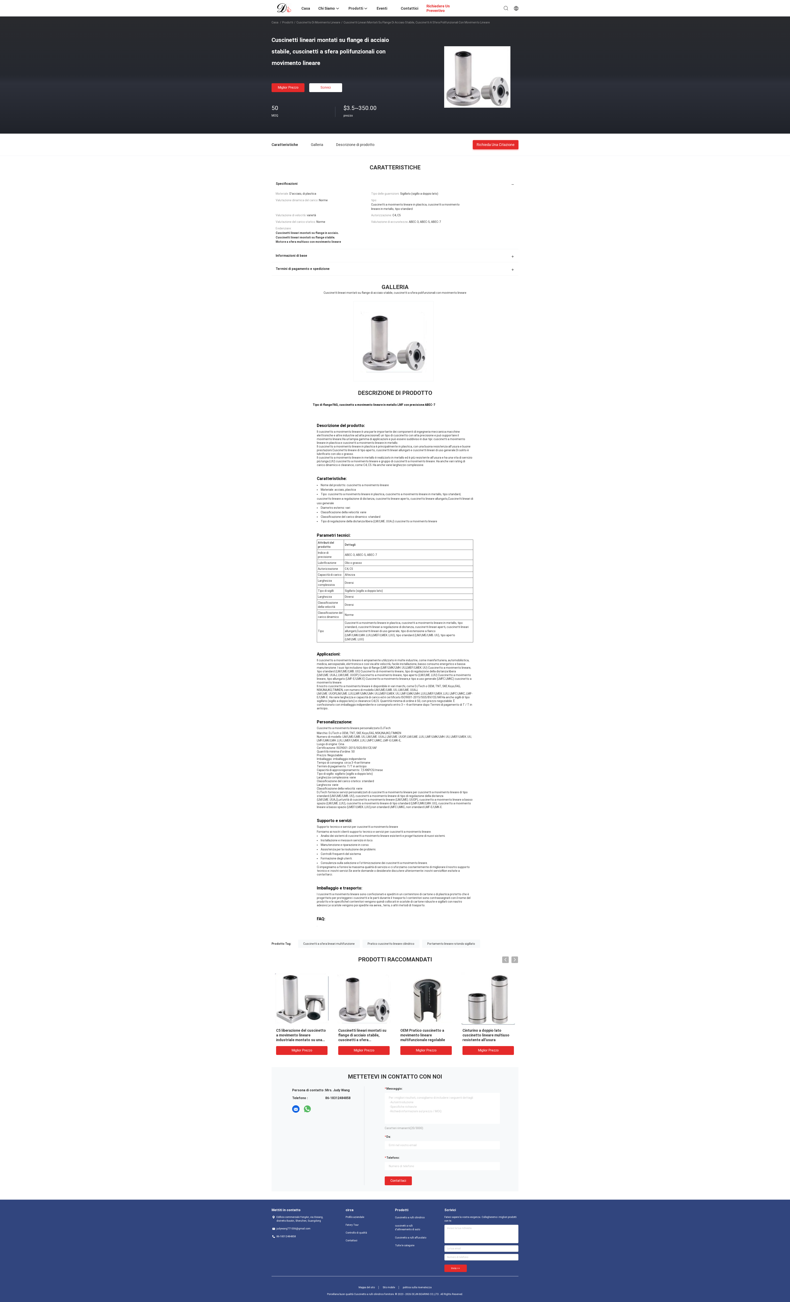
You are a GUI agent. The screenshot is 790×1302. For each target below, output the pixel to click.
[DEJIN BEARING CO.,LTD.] (284, 7)
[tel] (319, 1109)
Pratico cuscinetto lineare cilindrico (391, 943)
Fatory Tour (352, 1224)
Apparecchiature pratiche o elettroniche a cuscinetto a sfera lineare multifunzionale (487, 1035)
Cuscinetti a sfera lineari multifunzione (329, 943)
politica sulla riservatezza (417, 1287)
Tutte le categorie (404, 1245)
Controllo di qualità (356, 1232)
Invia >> (455, 1268)
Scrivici (326, 87)
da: (388, 1136)
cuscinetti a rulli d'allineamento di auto (407, 1227)
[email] (296, 1109)
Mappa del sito (367, 1287)
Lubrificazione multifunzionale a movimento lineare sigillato (301, 1035)
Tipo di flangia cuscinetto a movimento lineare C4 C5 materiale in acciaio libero (423, 1035)
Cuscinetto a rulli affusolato (410, 1237)
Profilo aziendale (355, 1217)
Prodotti (287, 22)
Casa (275, 22)
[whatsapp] (307, 1109)
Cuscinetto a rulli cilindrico (410, 1217)
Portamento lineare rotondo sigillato (451, 943)
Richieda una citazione (496, 144)
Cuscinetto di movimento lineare (318, 22)
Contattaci (398, 1181)
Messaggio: (394, 1088)
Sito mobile (389, 1287)
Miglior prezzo (288, 87)
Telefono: (393, 1157)
